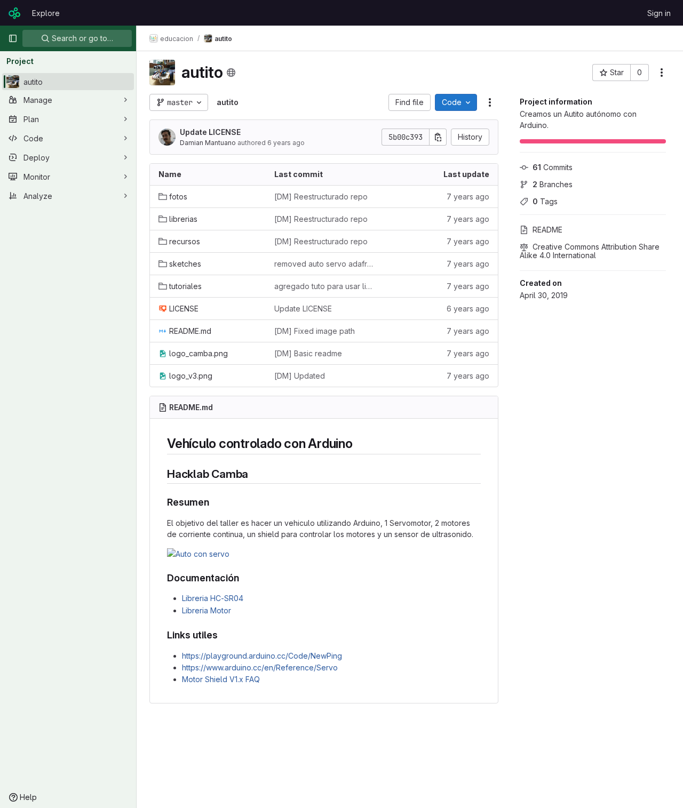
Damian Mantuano (208, 143)
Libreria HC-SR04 (212, 598)
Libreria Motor (206, 610)
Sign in (659, 13)
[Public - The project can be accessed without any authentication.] (231, 72)
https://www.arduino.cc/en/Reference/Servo (260, 667)
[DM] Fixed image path (314, 330)
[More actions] (661, 72)
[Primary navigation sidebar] (12, 38)
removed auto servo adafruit (323, 263)
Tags (545, 201)
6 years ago (286, 143)
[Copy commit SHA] (438, 137)
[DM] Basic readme (308, 353)
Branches (553, 184)
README (547, 229)
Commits (553, 167)
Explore (46, 13)
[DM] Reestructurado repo (321, 196)
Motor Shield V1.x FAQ (221, 679)
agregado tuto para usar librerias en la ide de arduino (323, 286)
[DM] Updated (299, 375)
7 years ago (468, 196)
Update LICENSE (210, 132)
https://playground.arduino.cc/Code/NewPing (262, 655)
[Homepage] (14, 12)
